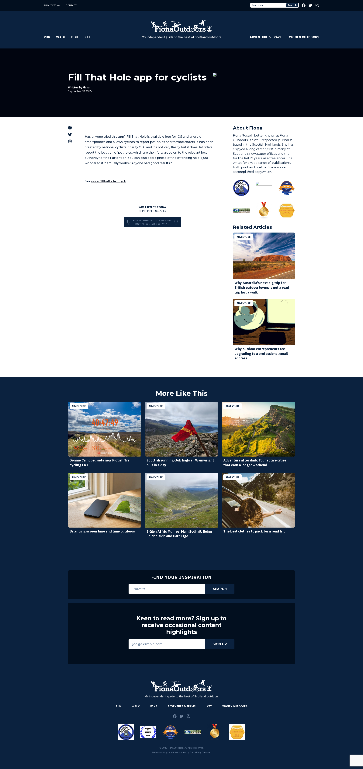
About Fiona (52, 5)
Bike (75, 37)
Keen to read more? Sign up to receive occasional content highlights (181, 625)
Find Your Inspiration (181, 577)
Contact (71, 5)
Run (47, 37)
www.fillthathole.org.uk (108, 181)
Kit (87, 37)
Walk (60, 37)
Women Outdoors (304, 37)
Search (292, 5)
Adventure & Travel (266, 37)
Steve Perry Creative (200, 752)
